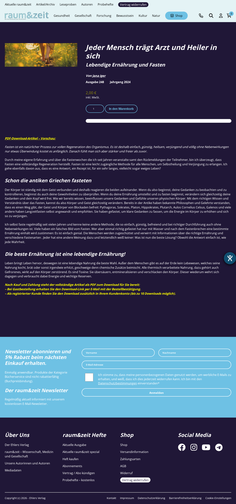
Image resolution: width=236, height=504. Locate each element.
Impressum (127, 498)
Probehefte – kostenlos (79, 480)
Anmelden (156, 393)
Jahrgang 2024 (120, 82)
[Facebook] (182, 447)
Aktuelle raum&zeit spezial (81, 452)
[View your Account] (221, 16)
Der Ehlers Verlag (17, 445)
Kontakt (111, 498)
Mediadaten (13, 470)
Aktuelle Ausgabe (74, 445)
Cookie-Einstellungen (218, 498)
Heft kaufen (71, 459)
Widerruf (126, 473)
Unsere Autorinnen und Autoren (27, 463)
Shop (123, 445)
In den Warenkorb (121, 108)
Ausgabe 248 (95, 82)
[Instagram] (193, 447)
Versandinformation (134, 452)
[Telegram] (219, 447)
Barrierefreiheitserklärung (185, 498)
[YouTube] (206, 447)
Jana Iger (98, 76)
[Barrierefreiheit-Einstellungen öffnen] (230, 258)
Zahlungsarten (130, 459)
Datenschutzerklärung (151, 498)
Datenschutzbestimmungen (117, 383)
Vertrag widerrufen (135, 480)
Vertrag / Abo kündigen (79, 473)
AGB (123, 466)
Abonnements (72, 466)
